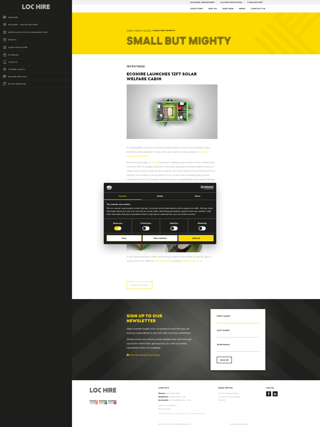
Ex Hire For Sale (17, 76)
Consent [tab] (122, 196)
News (242, 8)
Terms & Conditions (167, 405)
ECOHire (153, 162)
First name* (224, 316)
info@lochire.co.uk (177, 396)
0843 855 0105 (256, 2)
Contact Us (258, 8)
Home (130, 30)
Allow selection (160, 238)
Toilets (13, 62)
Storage (13, 54)
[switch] (146, 228)
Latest (147, 30)
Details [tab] (160, 196)
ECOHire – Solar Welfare (23, 24)
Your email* (223, 344)
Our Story (196, 8)
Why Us (212, 8)
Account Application (231, 2)
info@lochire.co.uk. (191, 260)
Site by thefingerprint (239, 424)
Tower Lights (16, 69)
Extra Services (17, 83)
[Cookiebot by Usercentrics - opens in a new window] (203, 187)
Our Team (228, 8)
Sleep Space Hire (18, 47)
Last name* (223, 330)
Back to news (139, 285)
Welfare (13, 17)
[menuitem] (36, 17)
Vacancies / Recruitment (202, 2)
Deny (124, 238)
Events (12, 39)
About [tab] (197, 196)
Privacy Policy (164, 408)
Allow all (196, 238)
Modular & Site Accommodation (27, 32)
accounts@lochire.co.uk (180, 400)
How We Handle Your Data (144, 354)
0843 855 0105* (173, 393)
